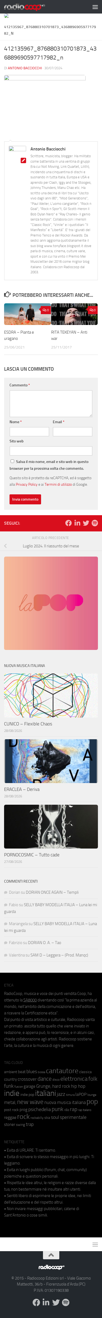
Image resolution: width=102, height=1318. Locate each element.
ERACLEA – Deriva (21, 789)
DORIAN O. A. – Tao (44, 942)
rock (23, 1116)
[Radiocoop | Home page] (32, 6)
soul (55, 1117)
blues (31, 1071)
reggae (10, 1117)
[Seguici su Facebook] (68, 523)
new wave (30, 1102)
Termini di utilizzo (58, 484)
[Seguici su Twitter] (86, 523)
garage (29, 1086)
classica (85, 1072)
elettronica (74, 1078)
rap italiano (84, 1110)
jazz (61, 1094)
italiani (45, 1093)
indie (12, 1093)
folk (92, 1079)
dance (45, 1078)
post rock (11, 1109)
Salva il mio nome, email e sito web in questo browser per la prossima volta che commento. (49, 465)
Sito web (17, 441)
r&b (66, 1110)
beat (22, 1071)
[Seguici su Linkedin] (77, 523)
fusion (18, 1086)
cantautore (62, 1071)
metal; (10, 1102)
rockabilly (37, 1118)
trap (30, 1124)
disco (56, 1080)
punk (57, 1109)
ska (47, 1117)
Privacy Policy (27, 484)
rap (73, 1109)
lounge (91, 1095)
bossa (41, 1072)
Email (58, 422)
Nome (16, 422)
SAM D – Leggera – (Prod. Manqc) (59, 955)
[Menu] (95, 7)
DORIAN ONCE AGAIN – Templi (52, 892)
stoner (9, 1124)
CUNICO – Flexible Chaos (28, 724)
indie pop (27, 1094)
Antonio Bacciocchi (25, 68)
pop (92, 1101)
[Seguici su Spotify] (94, 523)
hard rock (61, 1086)
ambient (10, 1072)
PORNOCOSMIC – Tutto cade (32, 854)
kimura (70, 1095)
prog (23, 1109)
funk (9, 1086)
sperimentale (73, 1117)
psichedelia (39, 1109)
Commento (20, 385)
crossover (27, 1079)
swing (20, 1125)
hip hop (78, 1086)
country (10, 1079)
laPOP (80, 1094)
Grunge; (43, 1086)
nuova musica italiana (65, 1102)
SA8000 (30, 1000)
